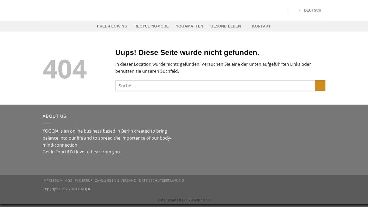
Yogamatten (189, 26)
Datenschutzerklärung (161, 180)
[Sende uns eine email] (65, 164)
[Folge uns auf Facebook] (46, 164)
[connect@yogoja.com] (293, 10)
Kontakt (261, 26)
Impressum (53, 180)
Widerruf (83, 180)
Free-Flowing (112, 26)
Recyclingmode (151, 26)
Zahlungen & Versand (116, 180)
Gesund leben (225, 26)
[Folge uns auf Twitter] (59, 164)
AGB (68, 180)
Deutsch (312, 10)
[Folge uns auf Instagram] (52, 164)
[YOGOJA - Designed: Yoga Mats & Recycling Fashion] (184, 10)
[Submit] (320, 85)
